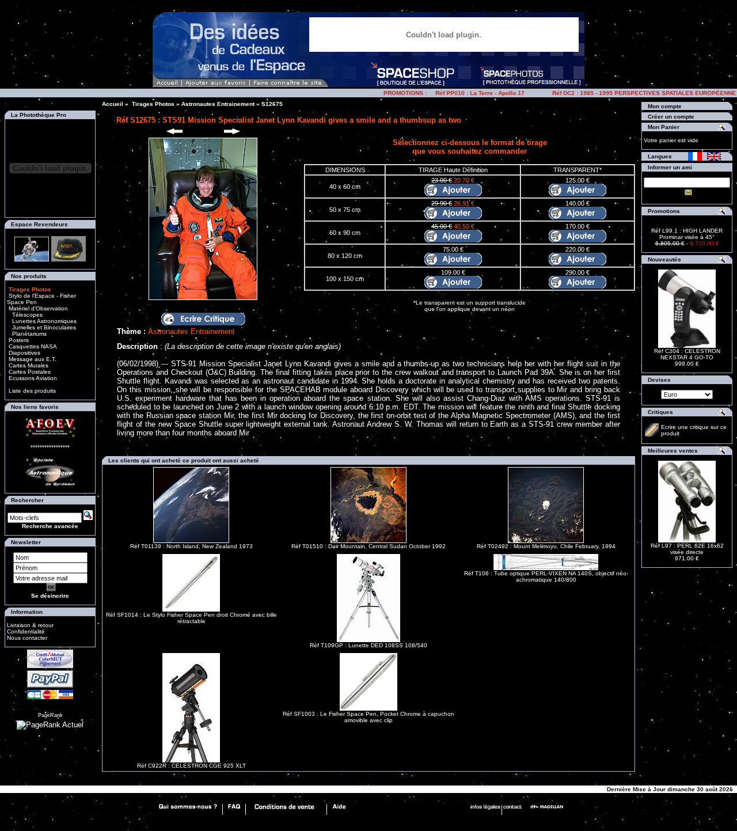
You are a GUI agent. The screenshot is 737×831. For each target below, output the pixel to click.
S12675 (272, 104)
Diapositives (23, 353)
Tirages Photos (152, 104)
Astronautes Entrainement (217, 104)
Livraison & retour (30, 625)
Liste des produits (32, 391)
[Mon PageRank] (50, 724)
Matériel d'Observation (37, 308)
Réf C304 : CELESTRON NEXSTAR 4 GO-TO (687, 354)
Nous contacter (27, 638)
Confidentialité (26, 631)
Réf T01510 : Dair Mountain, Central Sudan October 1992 (368, 546)
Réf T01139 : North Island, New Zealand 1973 (191, 546)
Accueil (112, 104)
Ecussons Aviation (32, 378)
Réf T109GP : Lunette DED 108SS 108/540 (368, 645)
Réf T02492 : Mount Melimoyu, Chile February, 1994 (546, 546)
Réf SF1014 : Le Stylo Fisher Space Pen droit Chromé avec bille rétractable (191, 618)
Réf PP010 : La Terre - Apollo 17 (471, 93)
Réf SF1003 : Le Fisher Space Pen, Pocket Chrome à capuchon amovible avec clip (368, 717)
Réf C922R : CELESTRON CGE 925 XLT (191, 765)
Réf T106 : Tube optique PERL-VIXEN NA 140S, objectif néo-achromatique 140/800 (546, 576)
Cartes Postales (29, 372)
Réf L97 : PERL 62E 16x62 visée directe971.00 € (687, 551)
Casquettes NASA (32, 346)
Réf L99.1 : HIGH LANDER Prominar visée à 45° (687, 233)
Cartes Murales (27, 365)
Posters (18, 340)
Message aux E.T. (31, 359)
